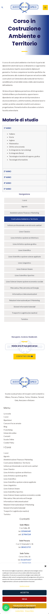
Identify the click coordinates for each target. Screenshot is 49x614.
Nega (24, 599)
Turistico (24, 319)
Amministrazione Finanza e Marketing (24, 213)
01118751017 (26, 560)
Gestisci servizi (24, 586)
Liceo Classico (24, 232)
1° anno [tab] (7, 128)
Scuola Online (9, 439)
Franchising (8, 430)
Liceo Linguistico (24, 263)
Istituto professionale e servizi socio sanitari (24, 225)
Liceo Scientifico (24, 250)
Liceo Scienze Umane (25, 269)
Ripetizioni (8, 420)
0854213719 (26, 547)
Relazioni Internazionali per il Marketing (24, 300)
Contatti (7, 436)
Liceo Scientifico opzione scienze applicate (24, 257)
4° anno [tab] (7, 183)
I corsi (24, 200)
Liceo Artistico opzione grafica (24, 244)
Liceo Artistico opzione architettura (24, 238)
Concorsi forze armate (12, 423)
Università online (10, 433)
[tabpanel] (24, 149)
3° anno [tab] (7, 177)
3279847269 (26, 534)
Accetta (24, 592)
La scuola (7, 414)
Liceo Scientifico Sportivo (24, 275)
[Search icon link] (2, 7)
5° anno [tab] (7, 189)
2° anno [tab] (7, 171)
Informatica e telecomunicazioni (24, 294)
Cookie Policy (9, 443)
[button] (45, 566)
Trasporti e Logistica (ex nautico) (24, 313)
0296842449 (26, 531)
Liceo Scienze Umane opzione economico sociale (24, 282)
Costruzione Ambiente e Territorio (24, 219)
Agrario (24, 206)
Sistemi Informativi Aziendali (24, 307)
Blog (5, 427)
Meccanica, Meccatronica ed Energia (24, 288)
